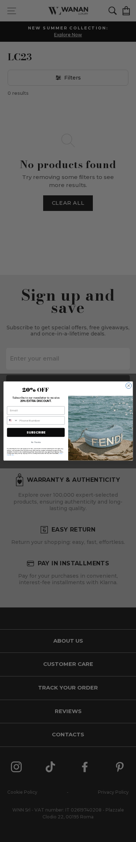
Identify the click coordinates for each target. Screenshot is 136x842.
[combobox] (12, 420)
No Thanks (35, 442)
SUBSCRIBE (35, 432)
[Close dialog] (128, 386)
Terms (12, 455)
